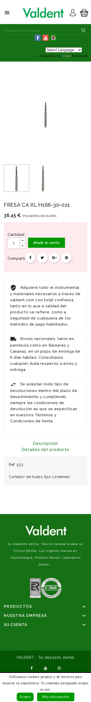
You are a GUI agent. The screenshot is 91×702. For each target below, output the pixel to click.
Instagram (59, 667)
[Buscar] (83, 30)
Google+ (54, 258)
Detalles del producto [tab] (45, 449)
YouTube (45, 667)
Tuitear (42, 258)
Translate (80, 56)
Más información (55, 697)
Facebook (31, 667)
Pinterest (66, 258)
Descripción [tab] (45, 443)
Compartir (30, 258)
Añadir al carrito (46, 243)
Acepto (25, 697)
